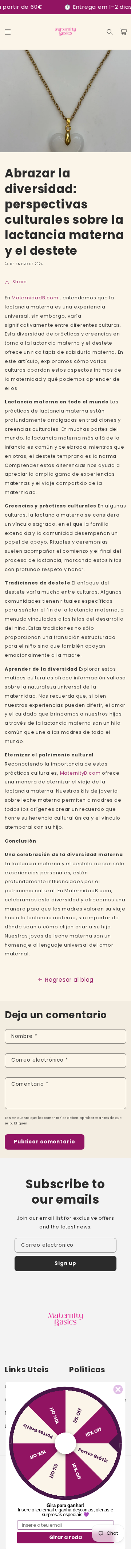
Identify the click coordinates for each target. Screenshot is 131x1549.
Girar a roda (65, 1537)
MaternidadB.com (35, 298)
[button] (8, 32)
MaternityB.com (80, 773)
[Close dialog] (118, 1389)
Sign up (65, 1263)
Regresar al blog (69, 980)
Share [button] (19, 282)
